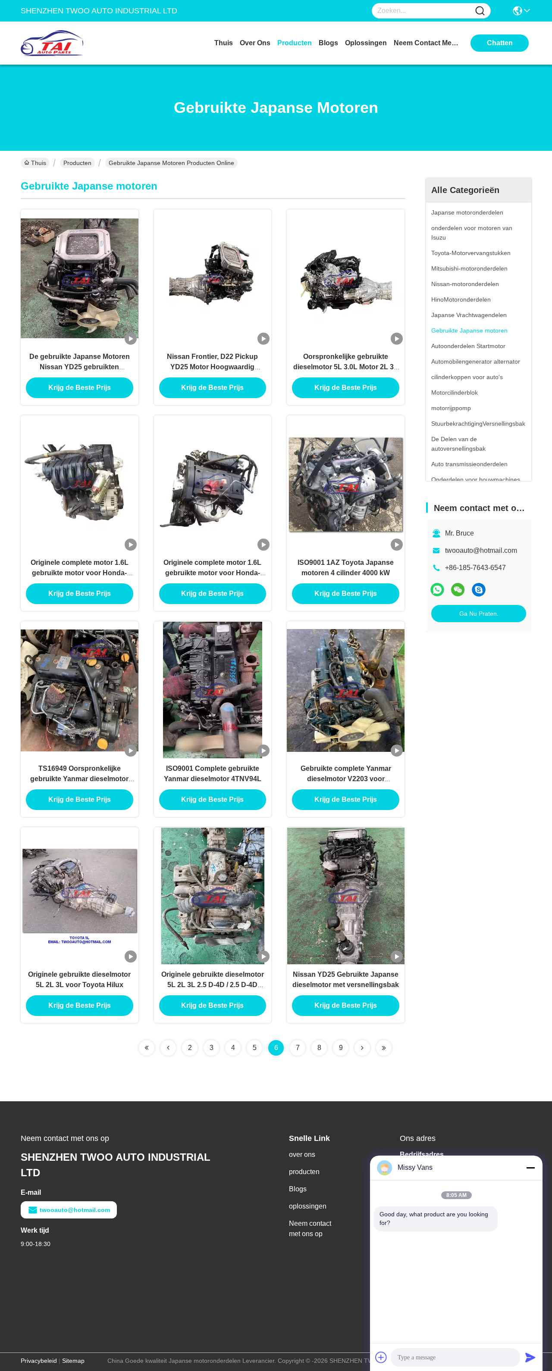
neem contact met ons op (426, 43)
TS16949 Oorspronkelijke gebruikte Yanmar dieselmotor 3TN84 (79, 779)
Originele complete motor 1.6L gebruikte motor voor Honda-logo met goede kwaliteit (80, 573)
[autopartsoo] (478, 590)
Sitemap (73, 1360)
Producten (77, 162)
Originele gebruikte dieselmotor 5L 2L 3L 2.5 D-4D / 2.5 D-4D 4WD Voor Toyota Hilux (212, 985)
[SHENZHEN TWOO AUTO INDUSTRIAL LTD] (68, 43)
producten (294, 43)
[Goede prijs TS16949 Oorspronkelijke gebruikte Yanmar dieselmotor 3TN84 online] (79, 689)
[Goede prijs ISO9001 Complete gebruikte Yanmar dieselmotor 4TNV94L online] (213, 689)
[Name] (480, 11)
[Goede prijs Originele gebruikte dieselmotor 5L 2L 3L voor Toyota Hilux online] (79, 895)
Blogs (298, 1189)
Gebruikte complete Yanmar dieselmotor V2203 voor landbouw (346, 779)
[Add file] (381, 1357)
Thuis (223, 43)
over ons (255, 43)
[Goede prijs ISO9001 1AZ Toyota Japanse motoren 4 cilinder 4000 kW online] (346, 483)
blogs (328, 43)
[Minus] (530, 1167)
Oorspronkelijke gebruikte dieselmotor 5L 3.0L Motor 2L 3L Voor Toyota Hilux (345, 367)
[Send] (530, 1357)
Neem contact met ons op (310, 1228)
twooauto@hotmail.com (481, 550)
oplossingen (366, 43)
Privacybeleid (39, 1360)
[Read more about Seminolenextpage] (146, 1048)
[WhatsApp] (437, 590)
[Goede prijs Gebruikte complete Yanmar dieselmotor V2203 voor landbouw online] (346, 689)
